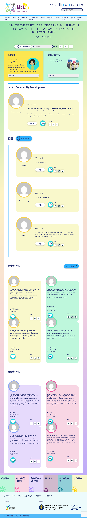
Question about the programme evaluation (61, 435)
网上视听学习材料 (22, 18)
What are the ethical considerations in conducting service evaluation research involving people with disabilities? (59, 332)
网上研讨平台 (50, 18)
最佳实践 (43, 18)
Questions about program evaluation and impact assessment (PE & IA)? (23, 436)
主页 (37, 37)
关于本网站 (28, 496)
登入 (66, 5)
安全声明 (48, 496)
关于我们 (7, 18)
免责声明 (39, 496)
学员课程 (58, 18)
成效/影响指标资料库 (33, 18)
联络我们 (79, 18)
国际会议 (73, 18)
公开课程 (14, 18)
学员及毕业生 (65, 18)
